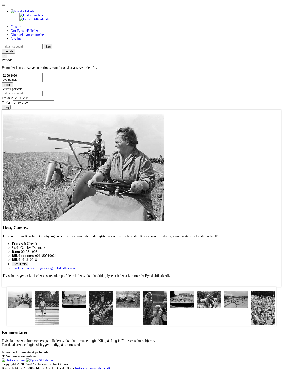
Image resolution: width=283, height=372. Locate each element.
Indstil (7, 84)
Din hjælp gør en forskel (28, 34)
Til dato (7, 102)
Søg (6, 107)
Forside (16, 27)
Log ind (16, 38)
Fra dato (7, 98)
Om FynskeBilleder (24, 31)
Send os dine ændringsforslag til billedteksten (43, 268)
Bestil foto (20, 264)
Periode (8, 51)
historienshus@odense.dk (93, 368)
